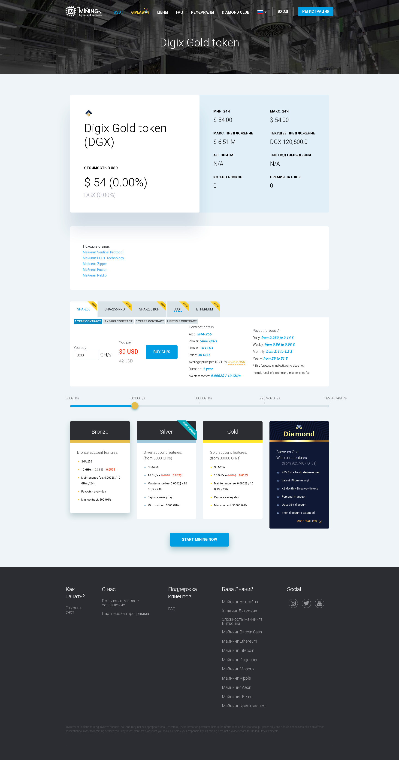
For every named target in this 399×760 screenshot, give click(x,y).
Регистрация (315, 11)
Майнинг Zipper (95, 264)
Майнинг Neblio (95, 275)
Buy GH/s (161, 352)
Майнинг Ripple (236, 678)
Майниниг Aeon (236, 687)
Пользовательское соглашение (120, 603)
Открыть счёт (74, 610)
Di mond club (235, 12)
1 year (88, 321)
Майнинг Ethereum (239, 641)
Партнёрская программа (125, 613)
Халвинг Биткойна (239, 611)
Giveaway (140, 12)
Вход (283, 11)
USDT (118, 12)
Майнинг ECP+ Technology (103, 258)
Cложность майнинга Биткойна (242, 621)
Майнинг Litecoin (238, 650)
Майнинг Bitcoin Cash (242, 632)
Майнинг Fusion (95, 270)
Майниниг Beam (237, 697)
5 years (150, 321)
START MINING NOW (199, 539)
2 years (118, 321)
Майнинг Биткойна (240, 602)
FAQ (179, 12)
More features (306, 521)
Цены (162, 12)
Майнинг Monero (238, 669)
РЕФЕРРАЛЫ (202, 12)
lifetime (182, 321)
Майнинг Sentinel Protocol (103, 252)
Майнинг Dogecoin (239, 660)
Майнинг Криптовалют (244, 706)
